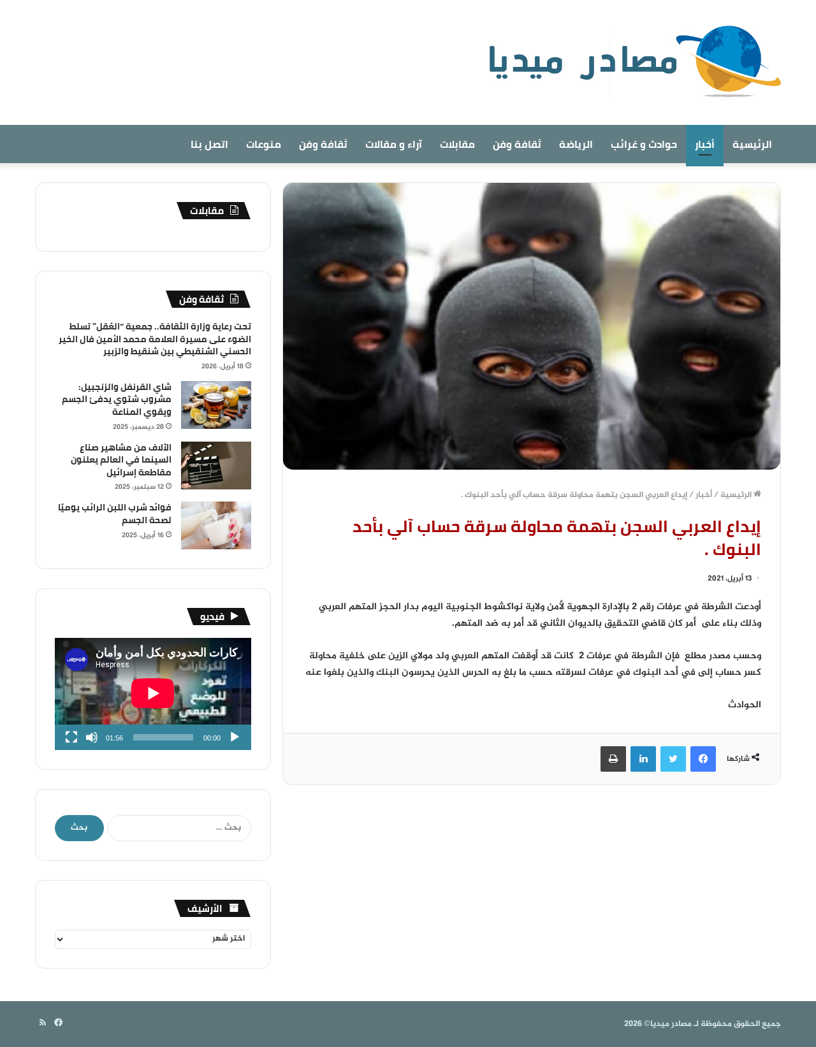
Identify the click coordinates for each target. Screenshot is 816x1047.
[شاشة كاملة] (71, 737)
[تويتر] (673, 759)
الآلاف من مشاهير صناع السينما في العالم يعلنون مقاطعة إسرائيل (121, 459)
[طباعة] (613, 759)
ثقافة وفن (517, 144)
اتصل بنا (209, 144)
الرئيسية (752, 144)
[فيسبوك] (703, 759)
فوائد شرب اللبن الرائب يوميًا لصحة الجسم (114, 513)
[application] (153, 694)
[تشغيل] (234, 737)
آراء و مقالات (393, 144)
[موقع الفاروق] (626, 62)
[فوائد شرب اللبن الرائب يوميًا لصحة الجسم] (216, 525)
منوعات (263, 144)
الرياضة (576, 144)
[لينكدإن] (643, 759)
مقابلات (457, 144)
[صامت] (91, 737)
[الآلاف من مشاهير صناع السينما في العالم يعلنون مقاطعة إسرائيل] (216, 465)
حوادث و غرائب (644, 144)
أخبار (705, 144)
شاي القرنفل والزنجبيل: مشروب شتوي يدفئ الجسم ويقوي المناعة (116, 399)
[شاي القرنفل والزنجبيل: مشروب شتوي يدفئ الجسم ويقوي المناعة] (216, 405)
